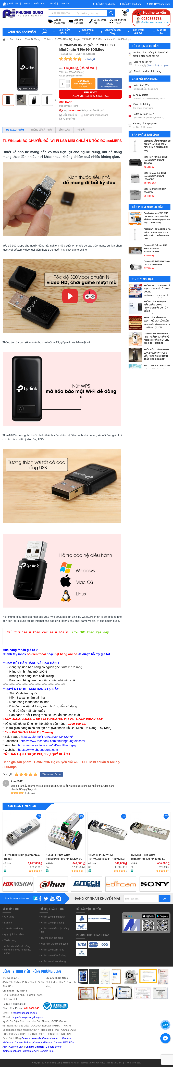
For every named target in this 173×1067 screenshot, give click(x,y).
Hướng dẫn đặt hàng (52, 937)
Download (64, 3)
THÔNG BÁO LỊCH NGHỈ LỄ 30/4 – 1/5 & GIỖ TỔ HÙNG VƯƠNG (157, 288)
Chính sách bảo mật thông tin (55, 930)
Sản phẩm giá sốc (138, 31)
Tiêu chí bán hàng (13, 928)
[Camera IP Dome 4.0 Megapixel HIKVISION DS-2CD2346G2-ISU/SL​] (135, 266)
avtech (58, 1046)
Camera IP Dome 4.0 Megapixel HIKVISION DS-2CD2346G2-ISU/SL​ (156, 264)
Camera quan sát (31, 1038)
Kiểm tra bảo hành (105, 4)
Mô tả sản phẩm (15, 130)
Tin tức (26, 3)
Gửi (165, 898)
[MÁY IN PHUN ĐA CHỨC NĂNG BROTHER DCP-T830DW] (135, 146)
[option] (28, 68)
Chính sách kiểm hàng (52, 949)
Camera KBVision (42, 1042)
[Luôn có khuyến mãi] (50, 21)
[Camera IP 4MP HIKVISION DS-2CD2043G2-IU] (135, 250)
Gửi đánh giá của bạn (51, 774)
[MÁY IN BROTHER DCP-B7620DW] (135, 194)
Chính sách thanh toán (53, 916)
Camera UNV (16, 1046)
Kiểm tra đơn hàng (132, 4)
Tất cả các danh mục (60, 13)
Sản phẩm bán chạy (112, 31)
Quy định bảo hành (14, 934)
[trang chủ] (4, 39)
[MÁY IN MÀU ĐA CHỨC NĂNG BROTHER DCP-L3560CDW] (135, 162)
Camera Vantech (51, 1038)
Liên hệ (52, 3)
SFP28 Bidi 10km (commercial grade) (22, 856)
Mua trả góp (161, 31)
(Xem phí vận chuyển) (157, 65)
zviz (36, 1050)
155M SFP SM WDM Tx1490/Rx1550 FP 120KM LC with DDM (106, 857)
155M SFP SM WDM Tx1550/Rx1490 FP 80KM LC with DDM (148, 857)
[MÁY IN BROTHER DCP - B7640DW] (135, 178)
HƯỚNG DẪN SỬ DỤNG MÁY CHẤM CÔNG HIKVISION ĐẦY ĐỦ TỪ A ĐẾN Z (156, 306)
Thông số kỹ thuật (41, 129)
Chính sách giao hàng (52, 922)
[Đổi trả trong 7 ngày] (111, 21)
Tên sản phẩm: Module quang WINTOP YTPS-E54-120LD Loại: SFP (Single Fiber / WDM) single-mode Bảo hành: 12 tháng (62, 823)
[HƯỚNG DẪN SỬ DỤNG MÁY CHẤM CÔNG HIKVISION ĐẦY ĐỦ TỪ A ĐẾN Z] (135, 306)
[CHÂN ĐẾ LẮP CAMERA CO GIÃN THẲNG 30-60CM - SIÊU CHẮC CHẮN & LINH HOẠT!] (135, 218)
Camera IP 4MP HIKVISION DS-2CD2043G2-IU (157, 247)
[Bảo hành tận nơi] (91, 21)
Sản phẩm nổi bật (64, 31)
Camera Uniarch (35, 1046)
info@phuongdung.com (25, 1012)
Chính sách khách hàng (53, 961)
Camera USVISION (64, 1042)
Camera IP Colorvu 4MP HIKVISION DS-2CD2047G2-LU (155, 232)
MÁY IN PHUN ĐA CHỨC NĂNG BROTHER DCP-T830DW (156, 144)
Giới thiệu (14, 3)
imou (51, 1050)
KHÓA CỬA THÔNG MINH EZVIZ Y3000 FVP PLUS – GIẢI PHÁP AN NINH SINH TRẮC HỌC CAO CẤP (156, 354)
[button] (83, 83)
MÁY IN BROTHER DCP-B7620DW (155, 191)
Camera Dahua (23, 1042)
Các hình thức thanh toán (54, 943)
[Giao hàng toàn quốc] (70, 21)
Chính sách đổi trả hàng (53, 955)
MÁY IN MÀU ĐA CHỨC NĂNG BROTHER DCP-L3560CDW (155, 160)
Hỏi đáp (81, 129)
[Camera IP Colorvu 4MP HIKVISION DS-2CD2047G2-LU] (135, 234)
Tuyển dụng (39, 3)
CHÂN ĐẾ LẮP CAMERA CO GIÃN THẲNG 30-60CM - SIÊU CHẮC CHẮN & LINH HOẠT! (157, 218)
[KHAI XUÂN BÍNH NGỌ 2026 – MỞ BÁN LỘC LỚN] (135, 322)
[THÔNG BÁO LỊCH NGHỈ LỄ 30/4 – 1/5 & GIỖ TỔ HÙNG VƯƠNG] (135, 290)
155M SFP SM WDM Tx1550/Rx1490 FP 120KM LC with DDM (64, 857)
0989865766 (74, 110)
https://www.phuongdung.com (28, 1017)
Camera (50, 1046)
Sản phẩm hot (88, 31)
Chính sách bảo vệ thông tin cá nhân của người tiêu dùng (17, 949)
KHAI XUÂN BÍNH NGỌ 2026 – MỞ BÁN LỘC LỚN (156, 319)
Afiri (5, 1046)
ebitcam (17, 1050)
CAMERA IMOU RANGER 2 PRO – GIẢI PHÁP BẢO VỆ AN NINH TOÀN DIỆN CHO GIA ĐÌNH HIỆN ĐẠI (156, 338)
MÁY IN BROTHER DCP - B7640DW (155, 174)
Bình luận (64, 129)
